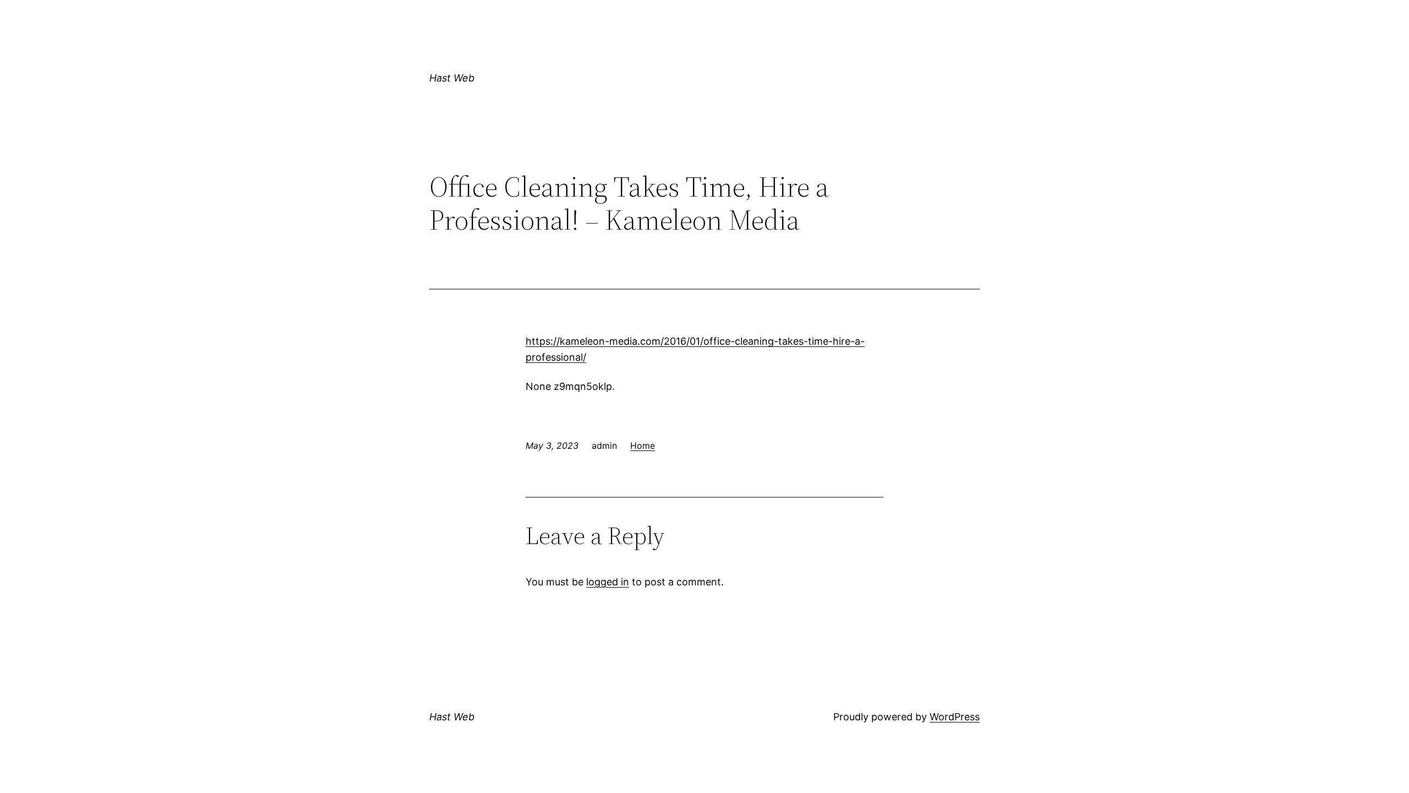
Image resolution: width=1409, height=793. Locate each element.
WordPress (955, 717)
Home (642, 445)
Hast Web (451, 78)
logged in (607, 582)
